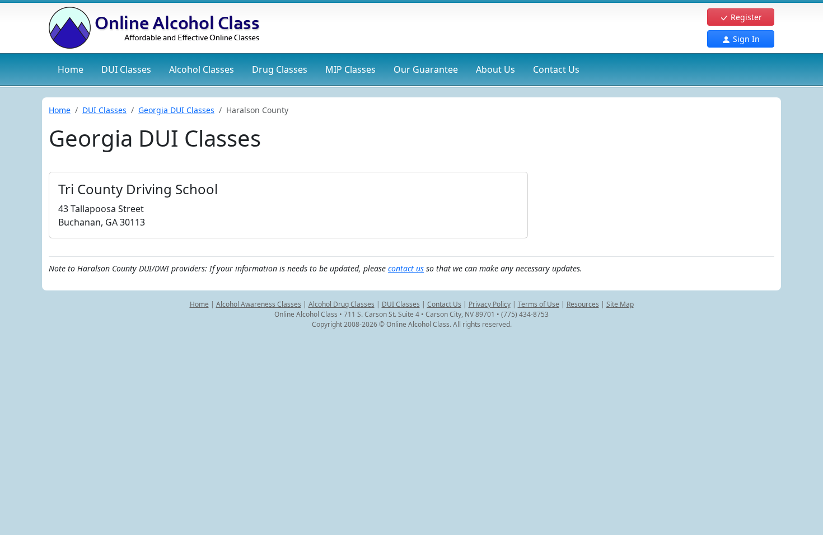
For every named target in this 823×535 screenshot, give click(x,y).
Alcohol (201, 69)
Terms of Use (538, 304)
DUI (126, 69)
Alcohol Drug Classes (341, 304)
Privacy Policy (490, 304)
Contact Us (556, 69)
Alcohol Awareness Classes (258, 304)
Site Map (620, 304)
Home (70, 69)
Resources (583, 304)
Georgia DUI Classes (176, 110)
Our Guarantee (426, 69)
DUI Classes (104, 110)
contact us (406, 268)
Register (745, 17)
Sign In (745, 39)
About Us (495, 69)
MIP (350, 69)
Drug (279, 69)
